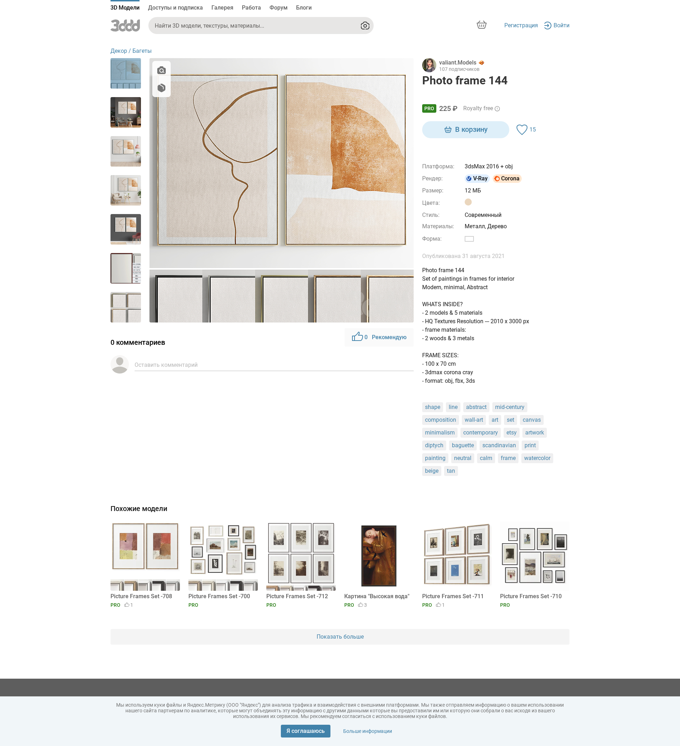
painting (435, 458)
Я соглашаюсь (306, 731)
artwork (534, 432)
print (530, 445)
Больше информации (367, 731)
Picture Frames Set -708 (141, 596)
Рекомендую (385, 337)
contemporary (480, 432)
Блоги (304, 7)
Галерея (222, 7)
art (495, 419)
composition (440, 419)
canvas (532, 419)
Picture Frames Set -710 (531, 596)
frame (508, 458)
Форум (279, 7)
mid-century (510, 407)
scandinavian (499, 445)
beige (431, 470)
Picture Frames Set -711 (453, 596)
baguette (463, 445)
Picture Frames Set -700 (219, 596)
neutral (462, 458)
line (453, 407)
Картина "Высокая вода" (376, 596)
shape (432, 407)
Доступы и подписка (175, 7)
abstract (476, 407)
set (510, 419)
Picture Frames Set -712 (297, 596)
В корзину (471, 129)
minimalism (440, 432)
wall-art (474, 419)
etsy (511, 432)
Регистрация (521, 25)
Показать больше (340, 636)
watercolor (537, 458)
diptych (434, 445)
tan (451, 470)
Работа (251, 7)
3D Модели (125, 7)
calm (486, 458)
